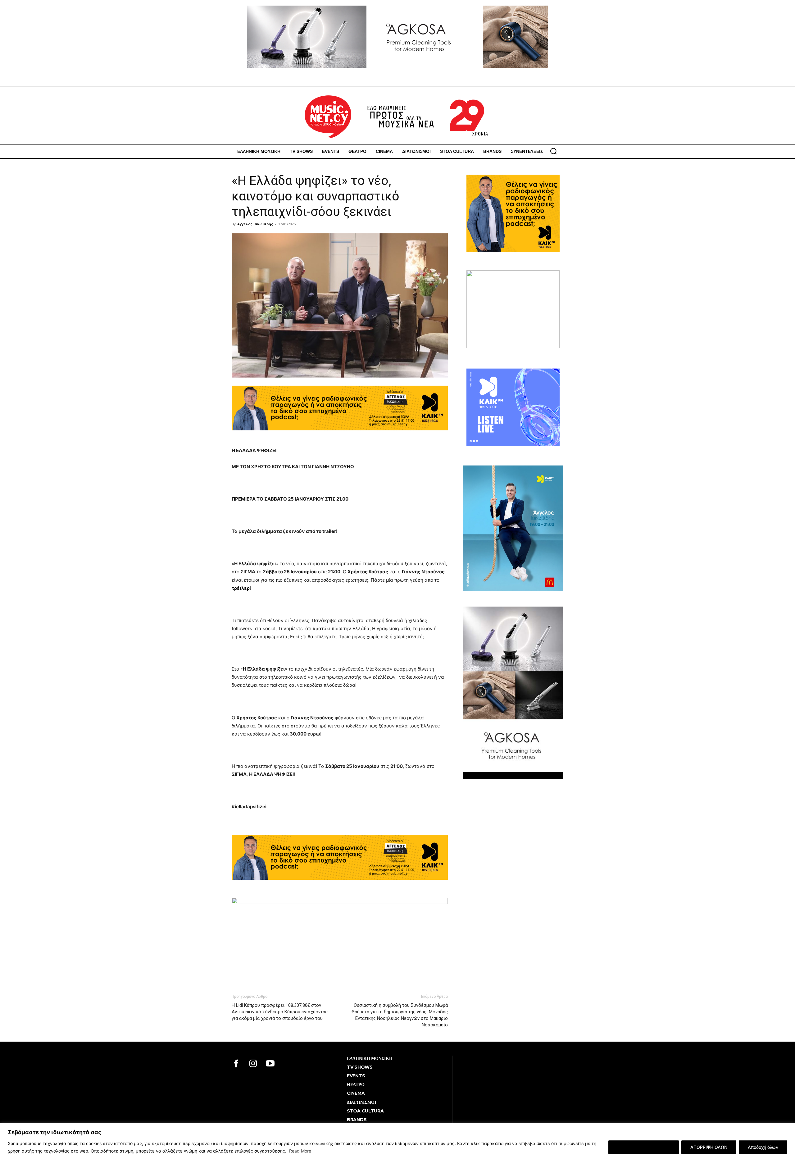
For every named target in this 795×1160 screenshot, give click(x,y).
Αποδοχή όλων (763, 1147)
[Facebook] (236, 1064)
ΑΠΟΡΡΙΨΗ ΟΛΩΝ (708, 1147)
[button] (553, 151)
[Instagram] (253, 1064)
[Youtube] (270, 1064)
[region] (397, 1141)
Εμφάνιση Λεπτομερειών (643, 1147)
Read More (300, 1150)
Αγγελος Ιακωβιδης (255, 224)
